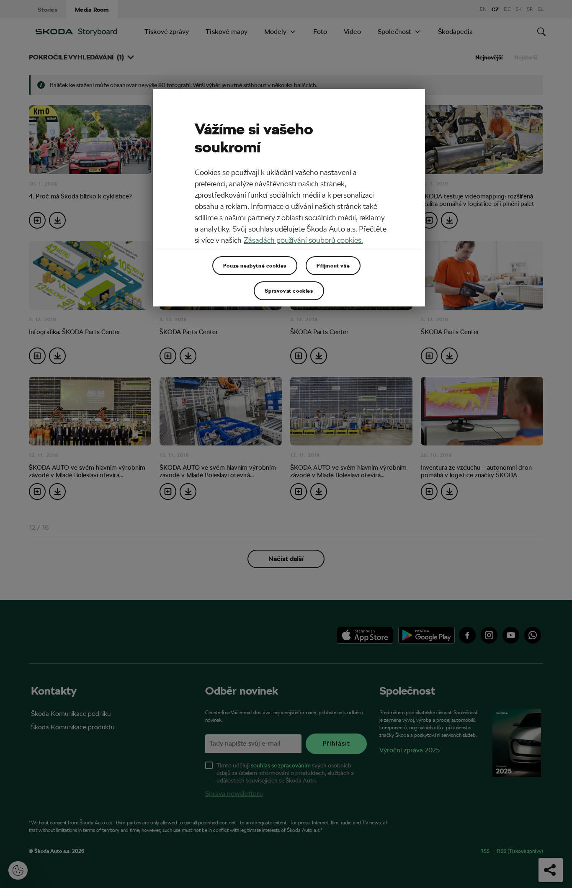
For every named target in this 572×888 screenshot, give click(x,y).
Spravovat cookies (289, 290)
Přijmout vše (333, 265)
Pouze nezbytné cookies (254, 265)
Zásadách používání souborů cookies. (303, 240)
